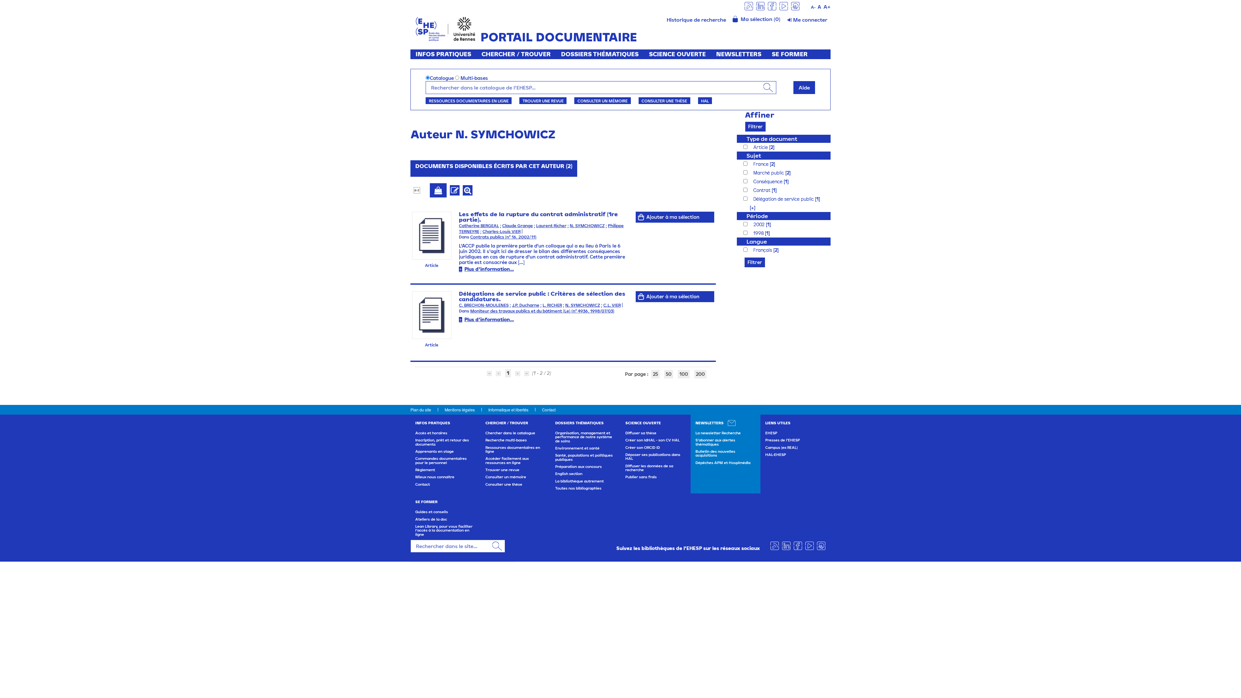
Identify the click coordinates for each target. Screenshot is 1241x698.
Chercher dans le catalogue (510, 433)
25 (655, 374)
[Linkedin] (760, 5)
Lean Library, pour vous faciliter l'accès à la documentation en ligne (443, 530)
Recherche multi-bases (506, 440)
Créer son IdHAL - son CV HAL (652, 440)
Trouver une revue (543, 101)
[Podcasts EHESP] (795, 5)
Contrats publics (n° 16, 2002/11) (503, 237)
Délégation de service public (784, 199)
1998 (759, 233)
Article (761, 147)
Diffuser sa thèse (640, 433)
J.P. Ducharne (525, 305)
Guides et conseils (431, 512)
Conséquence (768, 181)
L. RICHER (552, 305)
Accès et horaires (431, 433)
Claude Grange (517, 225)
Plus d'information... (489, 269)
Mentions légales (460, 409)
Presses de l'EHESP (782, 440)
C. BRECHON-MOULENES (484, 305)
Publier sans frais (641, 477)
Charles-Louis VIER (502, 231)
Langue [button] (757, 241)
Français (763, 250)
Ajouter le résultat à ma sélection (438, 190)
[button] (749, 207)
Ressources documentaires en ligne (469, 101)
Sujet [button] (754, 156)
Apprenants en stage (434, 451)
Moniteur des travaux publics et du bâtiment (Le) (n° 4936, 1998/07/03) (542, 311)
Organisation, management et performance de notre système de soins (583, 437)
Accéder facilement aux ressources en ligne (507, 460)
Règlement (425, 470)
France (761, 164)
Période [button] (757, 216)
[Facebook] (772, 5)
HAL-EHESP (775, 455)
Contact (549, 409)
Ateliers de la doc (431, 519)
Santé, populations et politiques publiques (584, 457)
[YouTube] (784, 5)
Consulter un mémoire (603, 101)
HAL (705, 101)
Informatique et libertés (508, 409)
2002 (759, 224)
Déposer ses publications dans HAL (652, 456)
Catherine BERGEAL (479, 225)
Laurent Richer (551, 225)
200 (700, 374)
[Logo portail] (445, 28)
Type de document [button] (772, 139)
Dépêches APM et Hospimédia (722, 463)
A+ (827, 7)
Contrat (762, 190)
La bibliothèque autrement (579, 481)
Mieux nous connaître (434, 477)
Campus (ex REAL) (781, 447)
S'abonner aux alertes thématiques (715, 442)
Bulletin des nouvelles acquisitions (715, 453)
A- (813, 7)
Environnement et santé (577, 448)
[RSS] (749, 5)
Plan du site (420, 409)
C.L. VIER (612, 305)
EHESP (771, 433)
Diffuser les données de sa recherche (649, 468)
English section (568, 474)
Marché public (769, 172)
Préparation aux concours (578, 467)
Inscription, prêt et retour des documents (442, 442)
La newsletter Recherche (718, 433)
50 (669, 374)
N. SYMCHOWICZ (587, 225)
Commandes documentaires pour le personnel (441, 460)
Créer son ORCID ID (642, 447)
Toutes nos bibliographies (578, 488)
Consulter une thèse (664, 101)
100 (683, 374)
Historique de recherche (696, 20)
